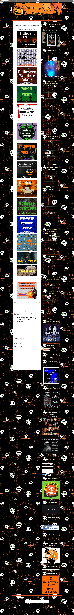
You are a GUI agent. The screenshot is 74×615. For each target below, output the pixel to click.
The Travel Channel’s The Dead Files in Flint (48, 130)
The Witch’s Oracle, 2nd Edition (46, 315)
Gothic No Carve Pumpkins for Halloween (48, 183)
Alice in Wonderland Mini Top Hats (47, 238)
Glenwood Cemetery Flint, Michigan (47, 105)
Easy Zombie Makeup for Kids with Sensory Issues (49, 244)
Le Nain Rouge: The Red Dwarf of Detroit (48, 108)
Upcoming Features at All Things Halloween (20, 340)
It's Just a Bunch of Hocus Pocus (46, 263)
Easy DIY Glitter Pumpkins (46, 178)
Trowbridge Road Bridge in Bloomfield (47, 131)
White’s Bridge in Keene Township (47, 132)
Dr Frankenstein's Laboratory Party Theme (48, 173)
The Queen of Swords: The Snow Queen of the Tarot (49, 313)
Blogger (42, 610)
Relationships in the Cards (46, 304)
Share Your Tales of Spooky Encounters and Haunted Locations (51, 119)
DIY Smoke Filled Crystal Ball (46, 205)
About (18, 16)
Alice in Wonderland (45, 259)
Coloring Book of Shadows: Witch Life (47, 148)
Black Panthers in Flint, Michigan (47, 94)
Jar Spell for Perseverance (46, 151)
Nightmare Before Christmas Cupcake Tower (48, 219)
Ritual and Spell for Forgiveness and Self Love (48, 158)
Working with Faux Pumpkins (46, 179)
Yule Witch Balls (44, 163)
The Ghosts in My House (45, 124)
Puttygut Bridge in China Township (47, 114)
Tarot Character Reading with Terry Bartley (48, 308)
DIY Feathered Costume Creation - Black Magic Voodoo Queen (51, 241)
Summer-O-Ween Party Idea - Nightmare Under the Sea (50, 180)
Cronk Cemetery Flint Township (46, 97)
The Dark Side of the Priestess (46, 309)
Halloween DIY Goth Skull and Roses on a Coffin (49, 216)
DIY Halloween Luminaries (46, 202)
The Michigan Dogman (45, 128)
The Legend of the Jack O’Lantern (47, 282)
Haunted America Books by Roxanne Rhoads (28, 16)
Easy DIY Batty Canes (45, 208)
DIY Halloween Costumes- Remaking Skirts (48, 242)
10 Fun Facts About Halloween (46, 283)
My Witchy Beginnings (45, 154)
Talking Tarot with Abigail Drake (47, 307)
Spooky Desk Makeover (45, 222)
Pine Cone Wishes (44, 155)
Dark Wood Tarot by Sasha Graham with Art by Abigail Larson (51, 298)
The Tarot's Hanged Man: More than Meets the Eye (49, 314)
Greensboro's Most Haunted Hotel (47, 106)
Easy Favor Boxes (44, 211)
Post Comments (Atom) (21, 374)
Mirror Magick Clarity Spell (46, 152)
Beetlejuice (43, 260)
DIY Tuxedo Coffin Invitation (46, 207)
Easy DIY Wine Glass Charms (46, 210)
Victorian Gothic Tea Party (46, 272)
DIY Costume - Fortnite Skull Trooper (47, 239)
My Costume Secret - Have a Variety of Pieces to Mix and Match (50, 251)
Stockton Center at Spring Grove (46, 120)
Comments (45, 350)
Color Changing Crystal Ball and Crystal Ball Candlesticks (50, 196)
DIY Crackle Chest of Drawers (46, 197)
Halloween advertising (30, 339)
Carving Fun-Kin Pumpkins (46, 177)
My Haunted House (45, 111)
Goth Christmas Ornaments (46, 214)
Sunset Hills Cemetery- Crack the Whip (47, 121)
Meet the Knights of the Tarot (46, 303)
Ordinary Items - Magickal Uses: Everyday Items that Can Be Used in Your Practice (50, 142)
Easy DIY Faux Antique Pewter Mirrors (47, 209)
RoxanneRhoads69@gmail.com (34, 308)
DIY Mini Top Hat (44, 243)
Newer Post (16, 372)
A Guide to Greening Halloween (46, 284)
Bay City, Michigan (45, 93)
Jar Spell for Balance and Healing (47, 149)
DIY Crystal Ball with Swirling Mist (47, 199)
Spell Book (43, 221)
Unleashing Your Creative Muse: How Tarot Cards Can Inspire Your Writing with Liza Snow (51, 317)
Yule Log (43, 161)
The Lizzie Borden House (45, 125)
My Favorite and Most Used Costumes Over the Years (49, 252)
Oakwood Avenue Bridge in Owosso (47, 112)
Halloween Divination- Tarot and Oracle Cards (48, 301)
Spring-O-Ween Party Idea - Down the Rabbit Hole (49, 182)
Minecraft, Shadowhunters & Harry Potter (48, 265)
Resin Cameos (44, 220)
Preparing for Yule (45, 157)
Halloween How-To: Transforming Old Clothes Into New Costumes (50, 247)
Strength (43, 305)
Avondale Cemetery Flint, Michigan (47, 91)
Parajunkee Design (48, 612)
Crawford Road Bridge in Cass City (47, 96)
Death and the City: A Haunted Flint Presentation (49, 99)
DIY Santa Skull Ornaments (46, 204)
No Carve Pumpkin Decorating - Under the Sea (48, 185)
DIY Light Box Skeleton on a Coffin (47, 203)
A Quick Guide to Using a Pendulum (47, 143)
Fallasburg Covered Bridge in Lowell (47, 101)
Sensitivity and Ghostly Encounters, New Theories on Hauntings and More (51, 118)
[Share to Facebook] (23, 338)
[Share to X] (22, 338)
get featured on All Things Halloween (21, 339)
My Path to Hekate (45, 153)
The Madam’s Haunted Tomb (46, 127)
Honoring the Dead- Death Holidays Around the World (50, 285)
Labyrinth (43, 264)
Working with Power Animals (46, 160)
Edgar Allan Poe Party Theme (46, 172)
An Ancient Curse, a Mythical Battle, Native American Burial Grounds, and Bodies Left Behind (50, 90)
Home (15, 16)
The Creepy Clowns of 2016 (46, 122)
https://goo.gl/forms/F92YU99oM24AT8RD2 (20, 308)
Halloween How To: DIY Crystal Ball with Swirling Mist (50, 54)
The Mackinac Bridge (45, 126)
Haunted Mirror (44, 217)
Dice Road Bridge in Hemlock (46, 100)
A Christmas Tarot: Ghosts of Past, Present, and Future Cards (50, 297)
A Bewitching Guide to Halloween (37, 10)
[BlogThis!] (21, 338)
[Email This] (20, 338)
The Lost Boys (44, 271)
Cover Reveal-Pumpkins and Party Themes (48, 176)
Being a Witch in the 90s (45, 146)
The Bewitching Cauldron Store (19, 18)
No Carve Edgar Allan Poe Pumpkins (47, 184)
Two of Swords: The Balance (46, 296)
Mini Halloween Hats (45, 249)
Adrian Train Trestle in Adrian (46, 88)
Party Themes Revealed (45, 174)
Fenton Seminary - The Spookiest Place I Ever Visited (49, 102)
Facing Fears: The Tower (45, 299)
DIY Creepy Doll (44, 198)
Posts (44, 348)
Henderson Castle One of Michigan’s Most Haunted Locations (50, 107)
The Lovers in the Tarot (45, 310)
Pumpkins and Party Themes (43, 16)
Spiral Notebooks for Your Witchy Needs (48, 159)
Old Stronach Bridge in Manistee (46, 113)
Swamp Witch (44, 270)
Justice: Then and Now (45, 302)
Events (50, 16)
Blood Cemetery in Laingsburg (46, 95)
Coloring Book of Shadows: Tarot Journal (48, 147)
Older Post (38, 372)
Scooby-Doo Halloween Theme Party (47, 269)
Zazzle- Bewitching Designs (46, 539)
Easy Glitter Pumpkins (45, 213)
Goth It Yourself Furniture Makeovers (47, 215)
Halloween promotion (36, 339)
